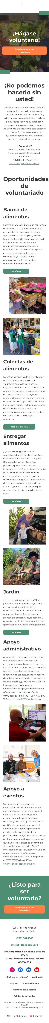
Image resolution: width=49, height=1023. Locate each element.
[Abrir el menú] (21, 5)
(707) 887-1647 (24, 938)
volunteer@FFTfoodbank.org (24, 163)
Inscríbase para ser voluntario (24, 50)
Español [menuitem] (37, 1016)
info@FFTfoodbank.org (24, 944)
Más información (19, 427)
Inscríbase (16, 271)
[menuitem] (17, 1016)
